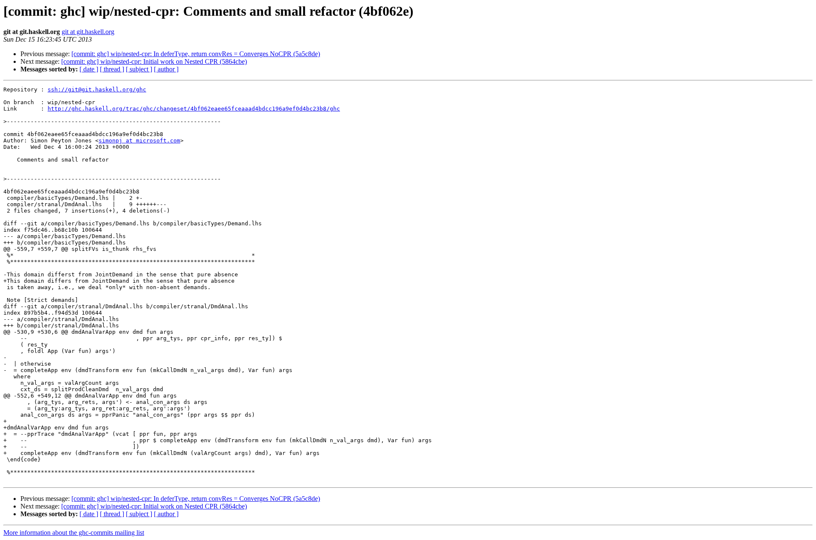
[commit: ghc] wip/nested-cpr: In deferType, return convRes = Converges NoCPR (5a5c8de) (195, 53)
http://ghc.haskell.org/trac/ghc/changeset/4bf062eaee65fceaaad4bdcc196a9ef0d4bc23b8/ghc (194, 108)
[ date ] (88, 69)
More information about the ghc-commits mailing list (73, 532)
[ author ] (166, 69)
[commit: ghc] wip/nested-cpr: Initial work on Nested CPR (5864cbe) (154, 61)
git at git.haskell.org (88, 31)
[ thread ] (112, 69)
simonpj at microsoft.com (139, 140)
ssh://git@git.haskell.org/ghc (97, 89)
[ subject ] (139, 69)
